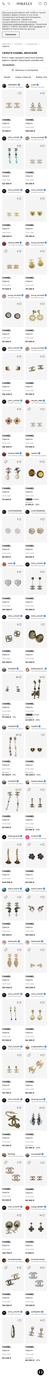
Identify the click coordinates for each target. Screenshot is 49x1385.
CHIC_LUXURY (14, 137)
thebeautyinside (37, 669)
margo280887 (37, 1207)
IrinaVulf (34, 836)
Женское (6, 44)
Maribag (11, 1154)
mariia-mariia (13, 889)
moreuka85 (36, 1154)
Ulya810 (34, 726)
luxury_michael (37, 137)
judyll (33, 85)
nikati (10, 563)
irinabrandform (37, 1047)
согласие (38, 26)
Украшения (31, 44)
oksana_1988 (13, 243)
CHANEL (18, 44)
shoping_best (13, 836)
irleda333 (12, 669)
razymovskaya (37, 781)
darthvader (12, 941)
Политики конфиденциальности (18, 24)
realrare (34, 453)
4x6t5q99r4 (12, 85)
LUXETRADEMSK (15, 511)
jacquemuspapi (14, 1259)
